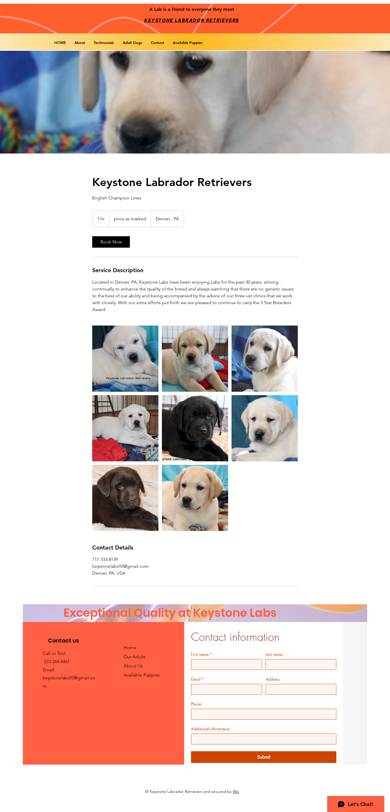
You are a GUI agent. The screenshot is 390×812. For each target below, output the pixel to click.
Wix (236, 791)
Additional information (210, 728)
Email (197, 679)
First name (201, 654)
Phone (196, 704)
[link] (111, 242)
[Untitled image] (125, 359)
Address (273, 679)
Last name (274, 654)
